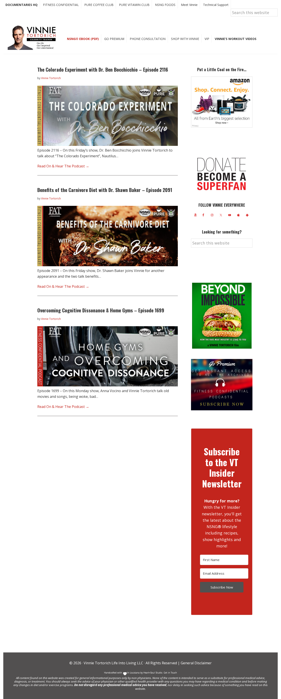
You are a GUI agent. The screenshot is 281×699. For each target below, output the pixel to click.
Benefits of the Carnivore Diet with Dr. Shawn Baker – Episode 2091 (104, 189)
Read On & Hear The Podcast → (63, 166)
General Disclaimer (196, 663)
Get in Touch (170, 672)
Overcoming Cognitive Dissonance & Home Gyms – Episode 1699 (100, 310)
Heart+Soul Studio (152, 672)
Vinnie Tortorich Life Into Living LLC (113, 663)
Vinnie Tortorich (33, 37)
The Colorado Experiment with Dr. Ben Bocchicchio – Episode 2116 (102, 69)
